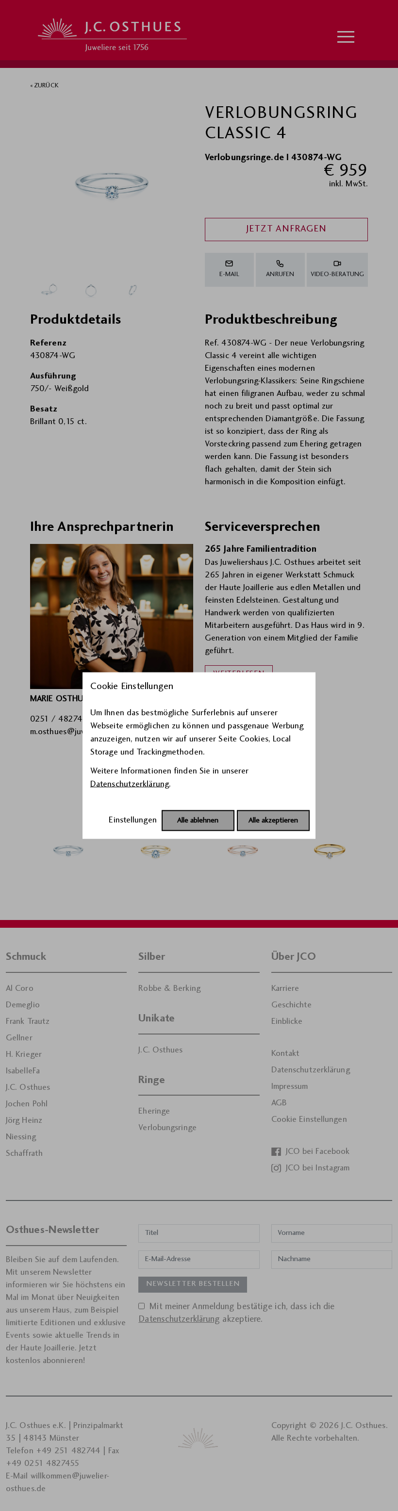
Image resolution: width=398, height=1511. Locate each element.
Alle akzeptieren (273, 820)
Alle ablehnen (197, 820)
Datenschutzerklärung (129, 784)
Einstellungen (132, 820)
